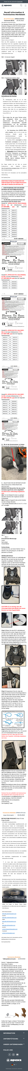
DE (14, 1064)
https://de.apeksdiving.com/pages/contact (10, 168)
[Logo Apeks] (6, 5)
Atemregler (20, 1)
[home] (14, 1060)
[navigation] (14, 1034)
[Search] (21, 5)
